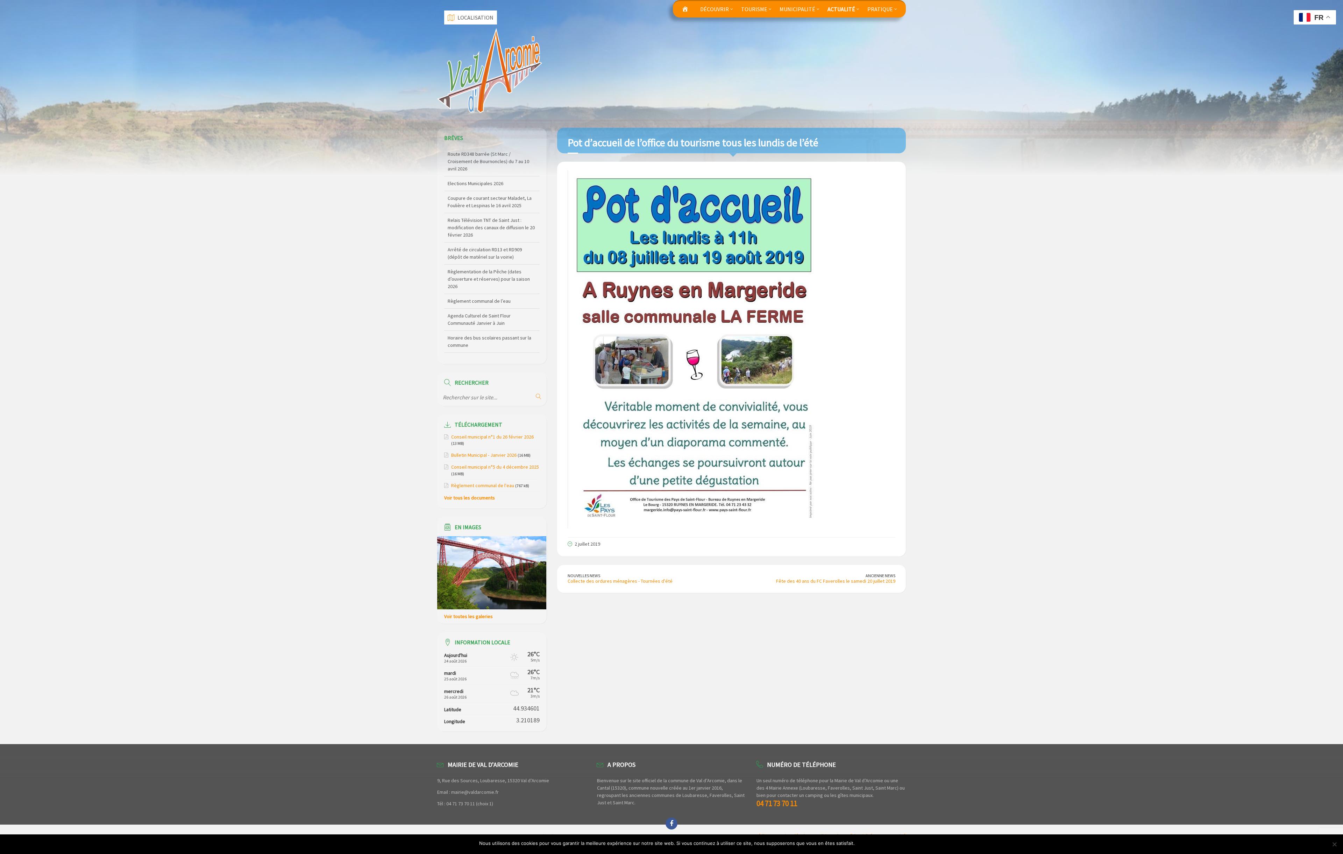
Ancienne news (880, 575)
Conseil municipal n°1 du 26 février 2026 (492, 437)
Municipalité (797, 9)
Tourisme (754, 9)
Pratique (880, 9)
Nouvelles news (584, 575)
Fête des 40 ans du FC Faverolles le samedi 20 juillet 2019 (835, 581)
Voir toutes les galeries (468, 616)
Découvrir (714, 9)
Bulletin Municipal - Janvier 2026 (484, 455)
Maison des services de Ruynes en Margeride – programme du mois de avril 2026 (490, 345)
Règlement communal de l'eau (482, 485)
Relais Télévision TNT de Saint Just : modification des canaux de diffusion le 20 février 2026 (491, 183)
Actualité (841, 9)
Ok (861, 843)
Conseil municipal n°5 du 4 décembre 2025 (495, 467)
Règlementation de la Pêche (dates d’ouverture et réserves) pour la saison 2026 (489, 234)
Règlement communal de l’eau (479, 257)
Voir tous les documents (469, 498)
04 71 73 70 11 (776, 803)
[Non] (1334, 844)
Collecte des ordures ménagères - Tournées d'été (620, 581)
